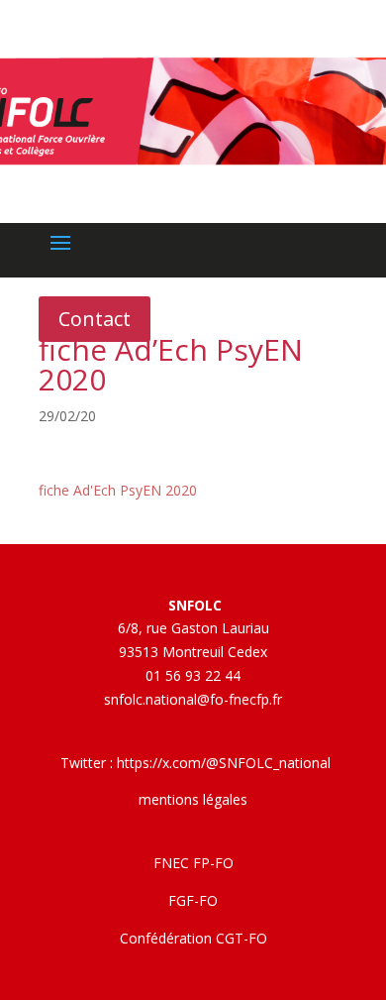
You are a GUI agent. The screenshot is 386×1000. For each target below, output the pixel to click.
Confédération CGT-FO (193, 938)
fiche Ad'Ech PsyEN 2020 (118, 490)
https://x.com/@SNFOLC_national (224, 762)
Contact (94, 318)
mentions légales (193, 799)
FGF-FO (193, 900)
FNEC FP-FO (193, 862)
